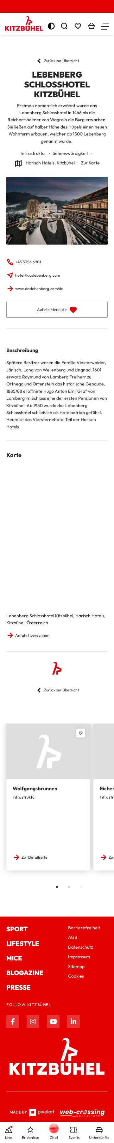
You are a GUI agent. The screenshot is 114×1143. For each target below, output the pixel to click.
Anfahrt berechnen (32, 635)
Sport (17, 929)
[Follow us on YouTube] (53, 1021)
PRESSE (18, 987)
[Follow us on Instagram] (33, 1021)
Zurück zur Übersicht (61, 60)
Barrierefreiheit (84, 928)
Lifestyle (22, 943)
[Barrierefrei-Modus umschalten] (51, 26)
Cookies (76, 976)
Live (8, 1137)
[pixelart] (32, 1113)
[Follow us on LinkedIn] (73, 1021)
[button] (105, 26)
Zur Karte (90, 163)
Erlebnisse (30, 1137)
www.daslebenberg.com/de (39, 288)
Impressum (79, 956)
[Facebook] (12, 1021)
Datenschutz (80, 947)
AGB (72, 937)
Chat (54, 1137)
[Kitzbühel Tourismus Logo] (24, 23)
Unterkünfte (99, 1137)
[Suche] (64, 26)
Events (73, 1137)
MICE (14, 958)
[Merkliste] (78, 26)
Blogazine (24, 973)
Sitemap (76, 966)
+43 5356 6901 (28, 262)
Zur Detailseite (35, 857)
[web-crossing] (82, 1113)
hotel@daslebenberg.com (37, 275)
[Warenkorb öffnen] (92, 26)
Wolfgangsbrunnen (35, 788)
